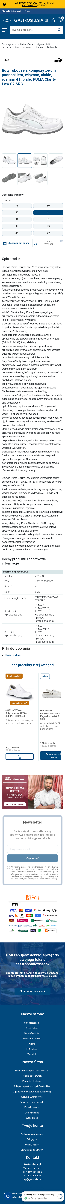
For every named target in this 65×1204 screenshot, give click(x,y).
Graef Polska (32, 1028)
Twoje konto (32, 1125)
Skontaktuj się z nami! (19, 243)
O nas (27, 11)
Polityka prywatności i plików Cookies (32, 1086)
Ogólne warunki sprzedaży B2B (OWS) (32, 1091)
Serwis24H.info (31, 1033)
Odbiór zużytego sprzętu (32, 1102)
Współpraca (32, 1118)
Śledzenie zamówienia (32, 1134)
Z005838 (48, 244)
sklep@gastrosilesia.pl (32, 1179)
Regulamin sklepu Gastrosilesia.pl (31, 1070)
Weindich (31, 1054)
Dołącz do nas (32, 1112)
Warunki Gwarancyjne (32, 1097)
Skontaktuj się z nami (11, 11)
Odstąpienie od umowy (32, 1150)
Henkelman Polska (32, 1038)
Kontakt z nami (31, 1107)
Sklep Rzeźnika (31, 1023)
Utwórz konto (32, 1144)
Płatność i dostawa (31, 1081)
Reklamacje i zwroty (32, 1076)
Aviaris (32, 1044)
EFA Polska (32, 1049)
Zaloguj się (32, 1139)
